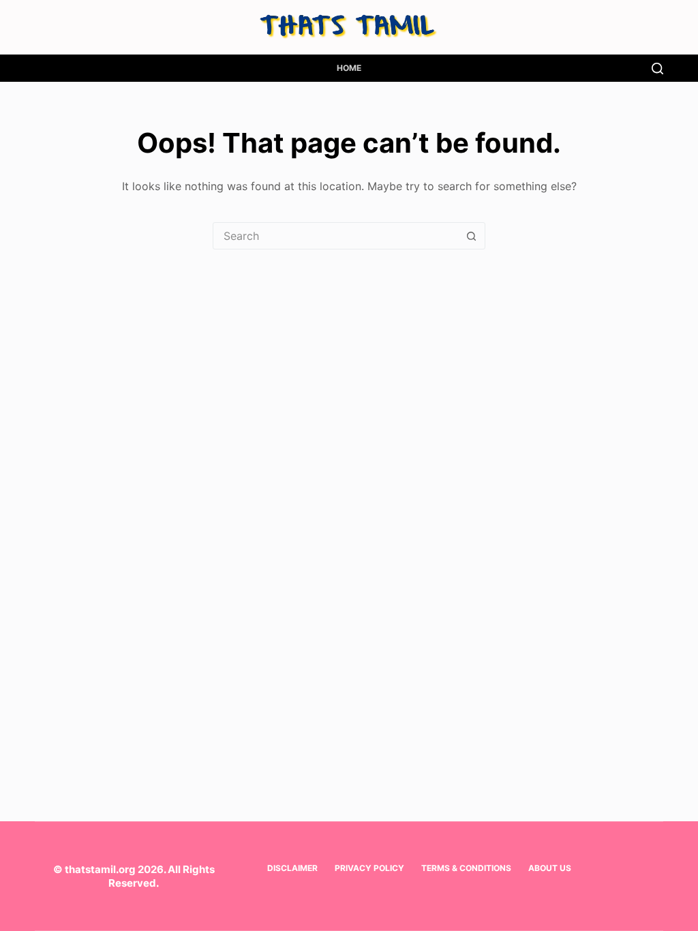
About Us (549, 868)
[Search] (657, 68)
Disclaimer (292, 868)
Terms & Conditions (466, 868)
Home (349, 68)
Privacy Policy (369, 868)
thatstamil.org (100, 869)
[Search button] (471, 235)
